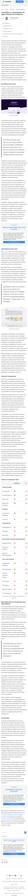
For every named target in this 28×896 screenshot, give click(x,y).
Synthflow (4, 87)
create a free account (7, 819)
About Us (20, 878)
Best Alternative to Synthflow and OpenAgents (13, 34)
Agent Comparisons (20, 9)
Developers (11, 9)
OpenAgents (4, 252)
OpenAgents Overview (8, 28)
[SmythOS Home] (7, 2)
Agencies (8, 878)
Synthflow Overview (7, 26)
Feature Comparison (7, 31)
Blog (7, 9)
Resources (15, 881)
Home (2, 9)
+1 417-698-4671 (16, 890)
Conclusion (5, 36)
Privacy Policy (22, 881)
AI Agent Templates (7, 881)
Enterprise (14, 878)
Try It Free (19, 1)
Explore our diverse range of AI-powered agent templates (13, 815)
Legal (12, 884)
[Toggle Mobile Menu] (26, 1)
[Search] (25, 832)
